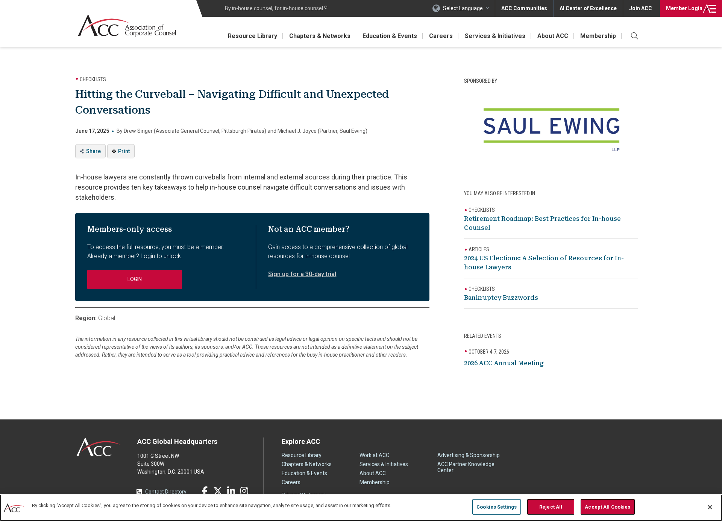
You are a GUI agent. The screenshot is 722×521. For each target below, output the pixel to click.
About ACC (552, 35)
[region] (361, 507)
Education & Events (390, 35)
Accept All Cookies (607, 507)
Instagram (244, 491)
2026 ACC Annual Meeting (504, 363)
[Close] (710, 507)
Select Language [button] (463, 8)
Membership (598, 35)
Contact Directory (166, 492)
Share (93, 151)
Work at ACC (374, 455)
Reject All (550, 507)
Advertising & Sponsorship (468, 455)
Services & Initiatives (495, 35)
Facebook (205, 491)
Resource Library (252, 35)
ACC (98, 446)
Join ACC (640, 8)
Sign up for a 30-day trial (302, 274)
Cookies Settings (496, 507)
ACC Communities (524, 8)
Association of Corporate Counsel (127, 26)
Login (684, 8)
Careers (441, 35)
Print (124, 151)
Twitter (218, 491)
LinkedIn (231, 491)
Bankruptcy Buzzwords (501, 297)
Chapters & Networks (319, 35)
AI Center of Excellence (588, 8)
